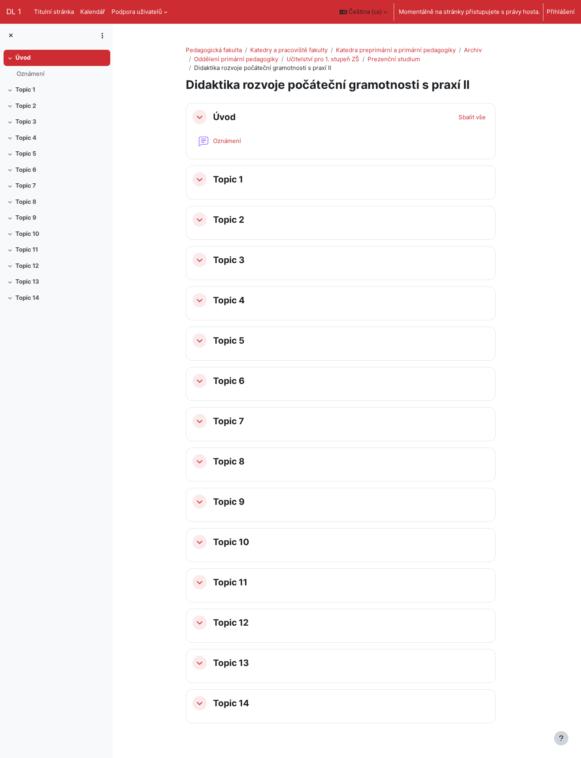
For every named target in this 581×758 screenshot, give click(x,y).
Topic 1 (25, 89)
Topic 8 (25, 201)
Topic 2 (25, 105)
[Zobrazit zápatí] (561, 738)
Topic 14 (27, 297)
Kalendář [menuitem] (92, 11)
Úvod (23, 57)
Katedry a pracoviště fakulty (289, 50)
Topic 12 (27, 265)
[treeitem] (56, 66)
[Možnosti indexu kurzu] (102, 35)
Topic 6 (25, 169)
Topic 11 (26, 249)
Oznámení (31, 73)
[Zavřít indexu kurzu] (11, 35)
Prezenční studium (394, 59)
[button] (363, 12)
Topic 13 (27, 281)
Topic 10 (27, 233)
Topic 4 (25, 137)
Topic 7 (25, 185)
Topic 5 (25, 153)
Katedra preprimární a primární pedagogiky (396, 50)
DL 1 (13, 11)
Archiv (473, 50)
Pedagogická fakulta (214, 50)
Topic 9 (25, 217)
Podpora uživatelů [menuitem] (136, 11)
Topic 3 (25, 121)
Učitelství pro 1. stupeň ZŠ (323, 59)
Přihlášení (561, 11)
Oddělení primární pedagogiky (236, 59)
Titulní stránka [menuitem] (54, 11)
